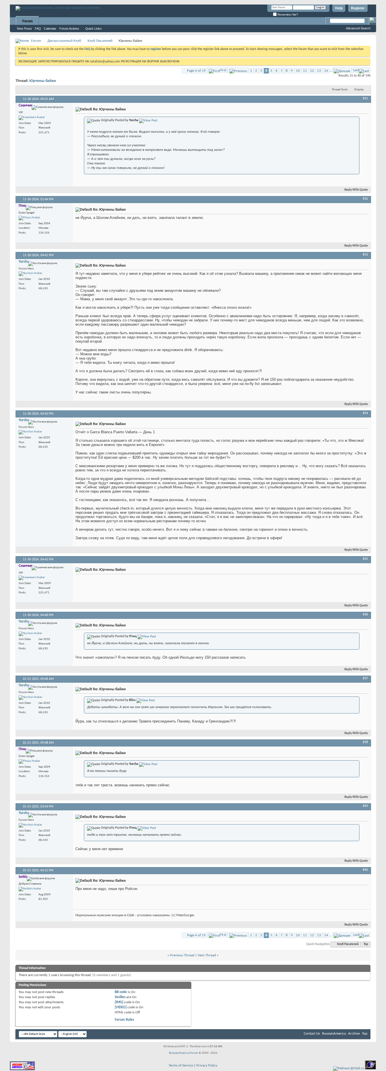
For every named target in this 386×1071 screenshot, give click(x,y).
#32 (365, 199)
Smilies (120, 997)
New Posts (24, 28)
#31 (365, 98)
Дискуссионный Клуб (64, 41)
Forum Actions (69, 28)
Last (356, 70)
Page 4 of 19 (196, 71)
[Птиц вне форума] (29, 218)
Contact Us (312, 1033)
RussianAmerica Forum (183, 1053)
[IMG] (119, 1002)
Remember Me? (287, 14)
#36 (365, 614)
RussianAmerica (334, 1033)
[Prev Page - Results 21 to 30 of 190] (238, 70)
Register (358, 8)
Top (366, 944)
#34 (365, 413)
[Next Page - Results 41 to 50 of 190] (342, 70)
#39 (365, 806)
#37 (365, 678)
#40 (365, 870)
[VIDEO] (121, 1007)
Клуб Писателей (100, 41)
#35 (365, 559)
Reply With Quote (356, 189)
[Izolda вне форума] (30, 889)
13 (319, 71)
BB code (121, 992)
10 (298, 71)
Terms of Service (181, 1065)
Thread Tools (340, 89)
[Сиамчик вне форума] (32, 118)
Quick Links (93, 28)
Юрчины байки (42, 81)
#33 (365, 254)
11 (305, 71)
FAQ (38, 28)
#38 (365, 742)
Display (359, 89)
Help (338, 8)
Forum (27, 21)
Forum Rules (124, 1020)
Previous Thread (182, 955)
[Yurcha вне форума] (30, 273)
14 (326, 71)
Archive (354, 1033)
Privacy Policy (206, 1065)
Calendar (50, 28)
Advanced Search (358, 28)
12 (312, 71)
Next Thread (207, 955)
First (223, 70)
